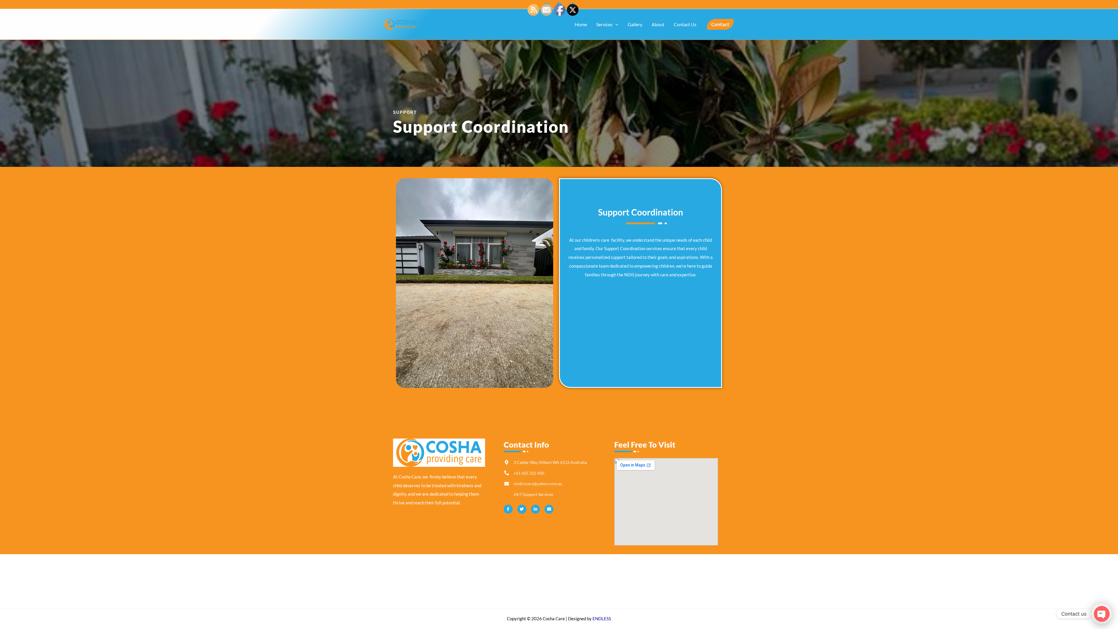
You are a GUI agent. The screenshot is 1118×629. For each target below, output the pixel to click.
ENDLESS (601, 618)
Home (581, 24)
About (658, 24)
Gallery (635, 24)
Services (604, 24)
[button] (615, 24)
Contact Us (685, 24)
